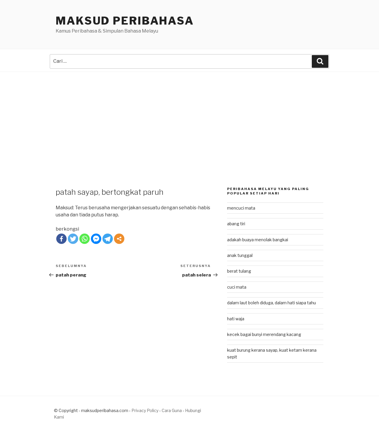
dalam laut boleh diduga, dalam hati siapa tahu (271, 302)
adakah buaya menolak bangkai (257, 239)
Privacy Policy (144, 410)
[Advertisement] (189, 116)
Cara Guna (172, 410)
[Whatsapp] (84, 239)
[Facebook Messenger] (96, 239)
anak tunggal (240, 255)
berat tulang (239, 271)
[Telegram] (107, 239)
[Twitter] (73, 239)
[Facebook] (61, 239)
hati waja (235, 318)
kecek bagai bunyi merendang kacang (264, 334)
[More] (119, 239)
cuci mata (236, 287)
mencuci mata (241, 207)
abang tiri (236, 223)
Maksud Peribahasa (125, 20)
